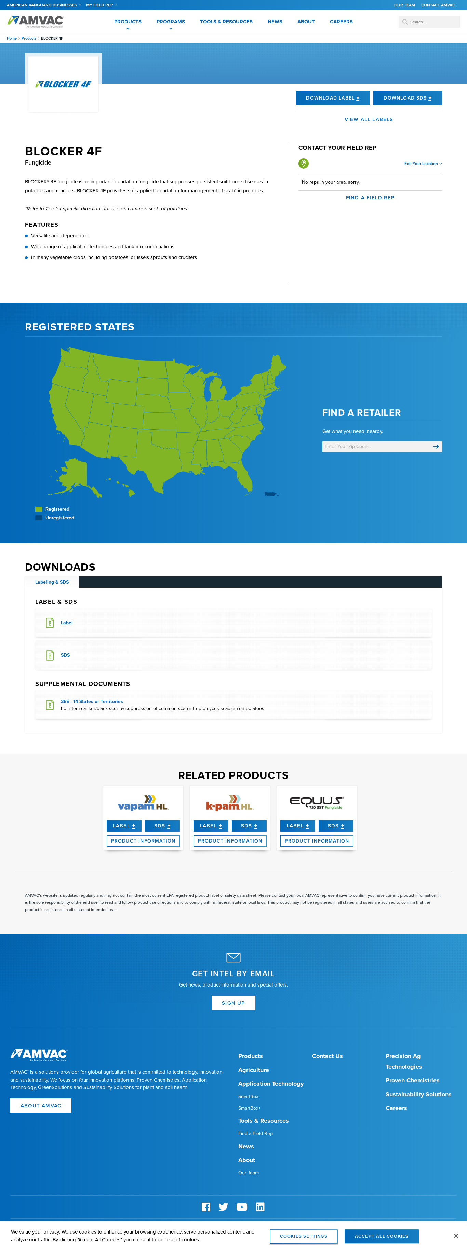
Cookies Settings (304, 1236)
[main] (233, 1236)
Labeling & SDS (52, 582)
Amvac (36, 22)
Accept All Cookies (382, 1236)
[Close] (456, 1235)
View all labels (369, 119)
